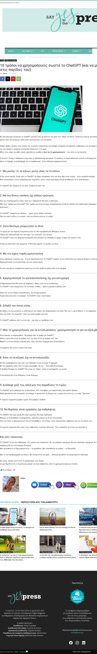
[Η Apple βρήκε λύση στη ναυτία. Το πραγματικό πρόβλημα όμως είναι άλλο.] (18, 516)
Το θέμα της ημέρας (19, 57)
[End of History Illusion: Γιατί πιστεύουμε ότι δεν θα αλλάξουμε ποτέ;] (58, 516)
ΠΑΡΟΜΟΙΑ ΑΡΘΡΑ (9, 502)
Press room (58, 51)
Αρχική (2, 57)
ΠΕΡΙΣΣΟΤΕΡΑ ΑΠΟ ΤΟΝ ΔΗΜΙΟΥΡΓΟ (39, 502)
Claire (5, 73)
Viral (8, 57)
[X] (7, 78)
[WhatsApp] (18, 78)
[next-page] (5, 564)
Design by (22, 652)
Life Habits (27, 51)
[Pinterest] (13, 78)
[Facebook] (2, 78)
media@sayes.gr (77, 633)
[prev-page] (1, 564)
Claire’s (75, 51)
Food (10, 51)
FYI (42, 51)
